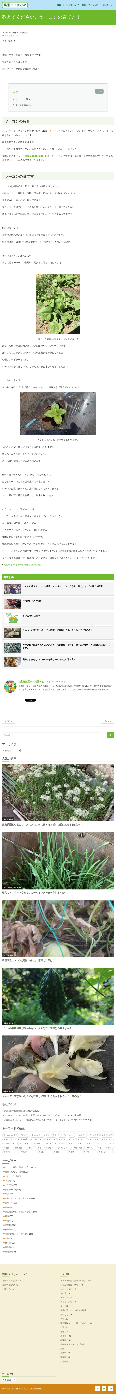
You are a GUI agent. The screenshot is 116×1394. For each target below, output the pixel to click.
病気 (7, 1238)
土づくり (108, 1143)
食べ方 (103, 1152)
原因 (79, 1143)
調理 (42, 1152)
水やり (90, 1148)
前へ (9, 721)
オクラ (57, 1135)
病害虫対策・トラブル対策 (17, 1233)
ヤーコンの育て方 (23, 104)
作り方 (48, 1143)
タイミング (10, 1139)
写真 (70, 1143)
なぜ (47, 1135)
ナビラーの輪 (11, 1189)
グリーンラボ (11, 1176)
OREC (24, 1135)
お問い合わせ (106, 5)
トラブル (9, 1185)
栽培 (49, 1148)
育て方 (15, 35)
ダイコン (51, 1139)
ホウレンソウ (11, 1143)
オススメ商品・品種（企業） (18, 1167)
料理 (39, 1148)
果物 (7, 1220)
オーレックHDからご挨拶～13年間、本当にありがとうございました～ (35, 1115)
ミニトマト (25, 1143)
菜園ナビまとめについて (68, 5)
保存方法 (60, 1143)
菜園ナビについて (90, 5)
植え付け (78, 1148)
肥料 (109, 1148)
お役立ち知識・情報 (14, 1171)
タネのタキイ (38, 1139)
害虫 (7, 1148)
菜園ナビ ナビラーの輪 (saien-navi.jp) (23, 564)
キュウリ (94, 1135)
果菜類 (8, 1225)
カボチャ (82, 1135)
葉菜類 (8, 1247)
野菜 (87, 1152)
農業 (72, 1152)
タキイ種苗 (23, 1139)
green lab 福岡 (11, 1135)
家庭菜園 (18, 1148)
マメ (7, 1194)
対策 (30, 1148)
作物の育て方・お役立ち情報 (18, 1198)
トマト (62, 1139)
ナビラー (83, 1139)
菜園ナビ (25, 1152)
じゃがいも (36, 1135)
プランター (108, 1139)
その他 (8, 1180)
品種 (97, 1143)
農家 (57, 1152)
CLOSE (99, 91)
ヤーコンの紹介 (22, 99)
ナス (72, 1139)
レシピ (37, 1143)
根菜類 (8, 35)
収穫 (88, 1143)
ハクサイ (95, 1139)
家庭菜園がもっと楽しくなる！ (19, 1211)
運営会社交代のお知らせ (15, 1110)
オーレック (69, 1135)
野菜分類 (9, 1251)
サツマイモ (107, 1135)
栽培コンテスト (63, 1148)
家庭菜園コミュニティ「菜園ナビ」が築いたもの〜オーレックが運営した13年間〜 (41, 1119)
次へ (107, 721)
